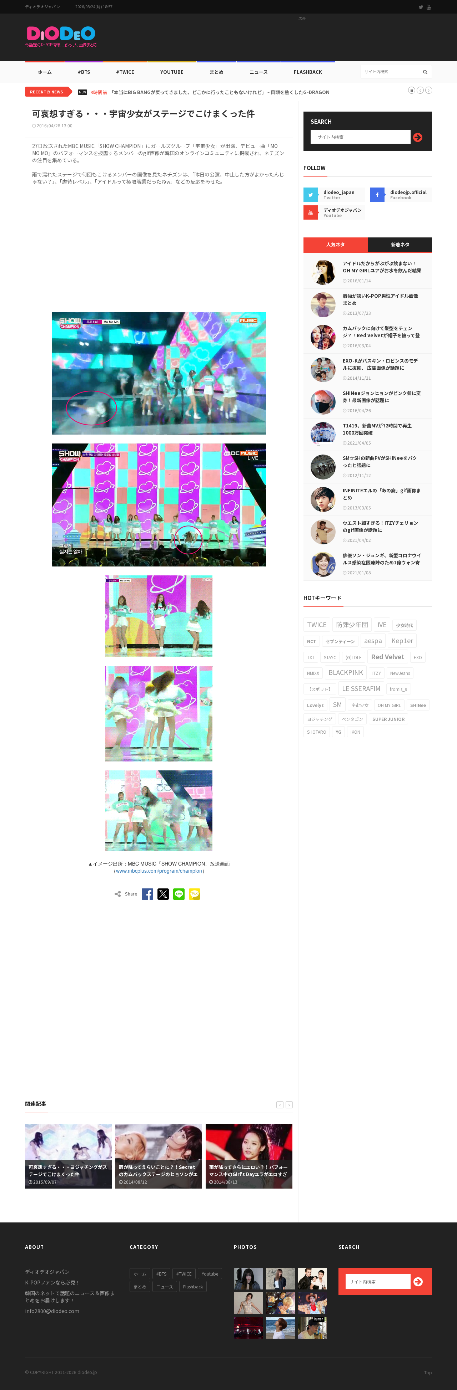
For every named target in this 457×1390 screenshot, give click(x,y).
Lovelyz (315, 705)
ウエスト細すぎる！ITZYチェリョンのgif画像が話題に (380, 526)
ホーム (45, 71)
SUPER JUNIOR (388, 719)
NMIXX (313, 673)
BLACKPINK (345, 672)
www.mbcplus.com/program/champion (159, 870)
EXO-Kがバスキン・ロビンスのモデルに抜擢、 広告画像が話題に (380, 364)
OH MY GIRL (389, 705)
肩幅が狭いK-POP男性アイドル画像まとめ (380, 299)
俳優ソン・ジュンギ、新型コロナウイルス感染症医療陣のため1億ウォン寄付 (382, 562)
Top (428, 1372)
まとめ (217, 71)
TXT (311, 657)
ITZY (376, 673)
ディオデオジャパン (42, 6)
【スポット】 (320, 689)
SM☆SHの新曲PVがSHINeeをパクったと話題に (380, 461)
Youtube (210, 1274)
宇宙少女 (359, 705)
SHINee (418, 705)
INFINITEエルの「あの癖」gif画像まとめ (382, 494)
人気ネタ (335, 244)
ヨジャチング (319, 719)
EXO (418, 657)
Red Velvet (388, 656)
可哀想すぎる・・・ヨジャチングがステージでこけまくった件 (68, 1171)
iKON (355, 732)
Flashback (308, 71)
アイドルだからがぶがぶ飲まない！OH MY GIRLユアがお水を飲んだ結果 (382, 267)
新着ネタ (400, 244)
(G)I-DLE (354, 657)
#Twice (125, 71)
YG (338, 732)
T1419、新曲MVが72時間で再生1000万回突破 (377, 429)
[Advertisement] (302, 40)
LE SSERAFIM (361, 688)
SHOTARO (316, 732)
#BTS (84, 71)
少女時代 (404, 625)
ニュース (259, 71)
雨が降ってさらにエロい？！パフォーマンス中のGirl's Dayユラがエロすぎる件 (248, 1174)
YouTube (172, 71)
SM (337, 704)
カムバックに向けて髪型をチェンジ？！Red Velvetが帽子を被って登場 (381, 335)
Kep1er (402, 640)
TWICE (317, 624)
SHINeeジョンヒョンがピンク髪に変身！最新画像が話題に (382, 397)
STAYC (330, 657)
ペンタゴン (352, 719)
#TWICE (184, 1274)
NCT (311, 641)
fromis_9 (398, 689)
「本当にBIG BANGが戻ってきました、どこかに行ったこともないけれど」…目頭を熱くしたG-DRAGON (219, 92)
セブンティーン (340, 641)
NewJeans (400, 673)
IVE (382, 624)
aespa (373, 640)
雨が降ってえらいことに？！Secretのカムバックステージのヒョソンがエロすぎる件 (158, 1174)
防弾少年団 (352, 624)
